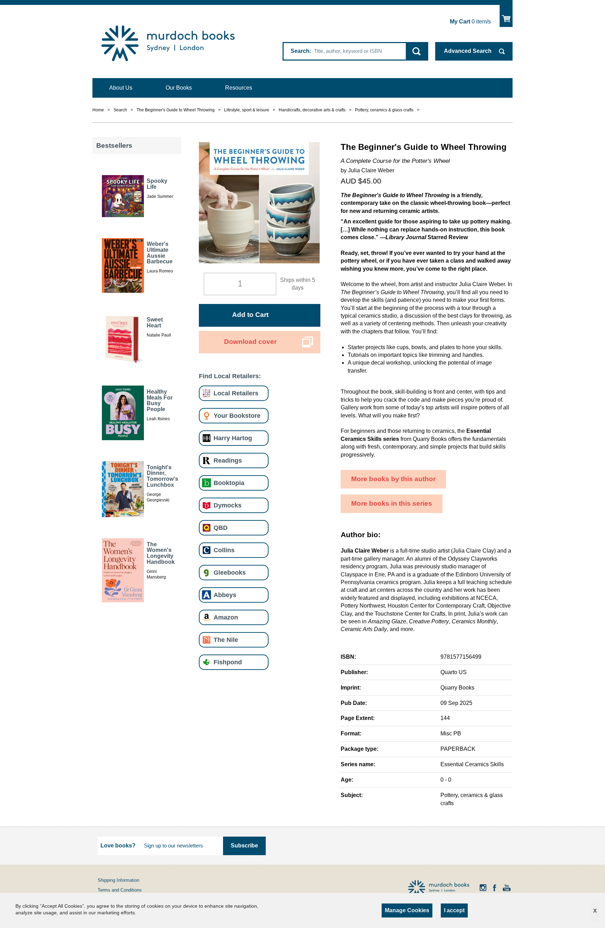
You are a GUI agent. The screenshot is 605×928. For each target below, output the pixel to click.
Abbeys (225, 594)
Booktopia (229, 482)
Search (300, 51)
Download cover (250, 341)
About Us (120, 88)
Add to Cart (250, 314)
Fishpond (228, 662)
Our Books (179, 88)
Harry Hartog (233, 438)
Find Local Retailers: (230, 376)
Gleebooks (230, 572)
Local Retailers (236, 393)
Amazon (226, 617)
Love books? (117, 846)
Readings (228, 460)
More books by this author (393, 479)
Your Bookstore (237, 415)
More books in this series (391, 503)
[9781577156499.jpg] (259, 202)
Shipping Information (118, 880)
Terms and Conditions (120, 890)
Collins (224, 550)
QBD (221, 527)
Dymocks (228, 505)
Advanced (468, 51)
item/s (470, 22)
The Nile (226, 639)
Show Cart (506, 16)
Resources (238, 88)
